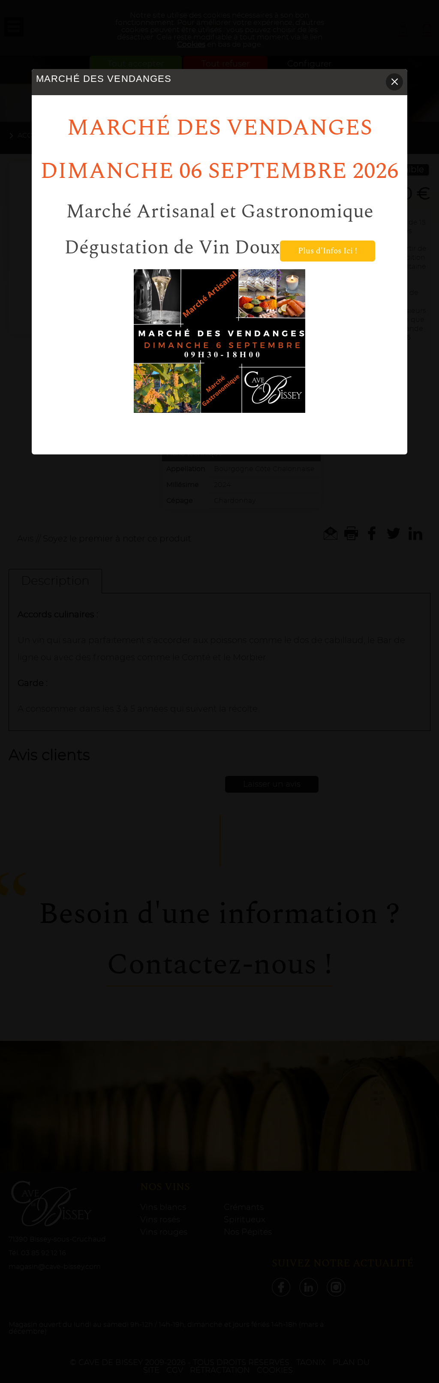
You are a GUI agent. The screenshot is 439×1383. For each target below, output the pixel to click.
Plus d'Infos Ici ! (327, 251)
